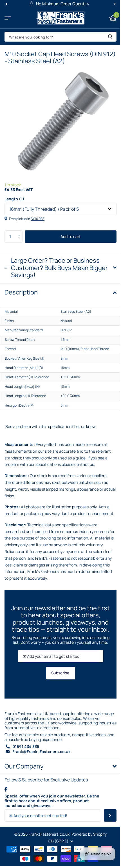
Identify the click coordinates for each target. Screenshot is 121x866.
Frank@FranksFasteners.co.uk (41, 754)
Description (21, 288)
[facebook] (6, 792)
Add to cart (70, 236)
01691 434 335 (25, 748)
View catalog (8, 18)
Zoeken (110, 37)
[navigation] (6, 3)
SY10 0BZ (37, 218)
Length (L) (14, 199)
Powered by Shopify (87, 836)
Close (58, 769)
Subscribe (58, 675)
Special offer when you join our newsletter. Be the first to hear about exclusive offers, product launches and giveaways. (50, 803)
